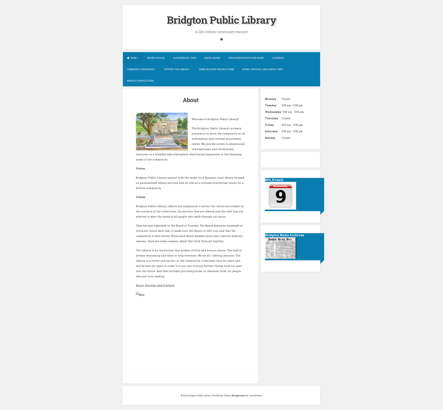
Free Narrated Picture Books (246, 57)
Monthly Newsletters (140, 80)
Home (133, 57)
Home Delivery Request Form (216, 69)
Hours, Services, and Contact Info (262, 69)
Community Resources (140, 69)
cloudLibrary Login (184, 57)
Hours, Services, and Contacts (155, 285)
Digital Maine (212, 57)
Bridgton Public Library (221, 19)
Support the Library (176, 69)
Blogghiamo (238, 395)
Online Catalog (156, 57)
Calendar (278, 57)
